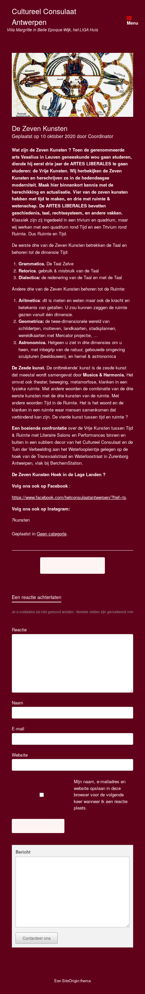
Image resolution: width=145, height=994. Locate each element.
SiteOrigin (70, 980)
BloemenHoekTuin (72, 565)
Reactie (21, 629)
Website (20, 755)
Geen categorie (51, 533)
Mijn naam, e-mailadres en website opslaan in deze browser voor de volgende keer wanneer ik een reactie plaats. (100, 794)
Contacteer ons (37, 938)
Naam (19, 702)
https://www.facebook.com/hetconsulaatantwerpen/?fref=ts (69, 497)
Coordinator (100, 136)
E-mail (19, 728)
